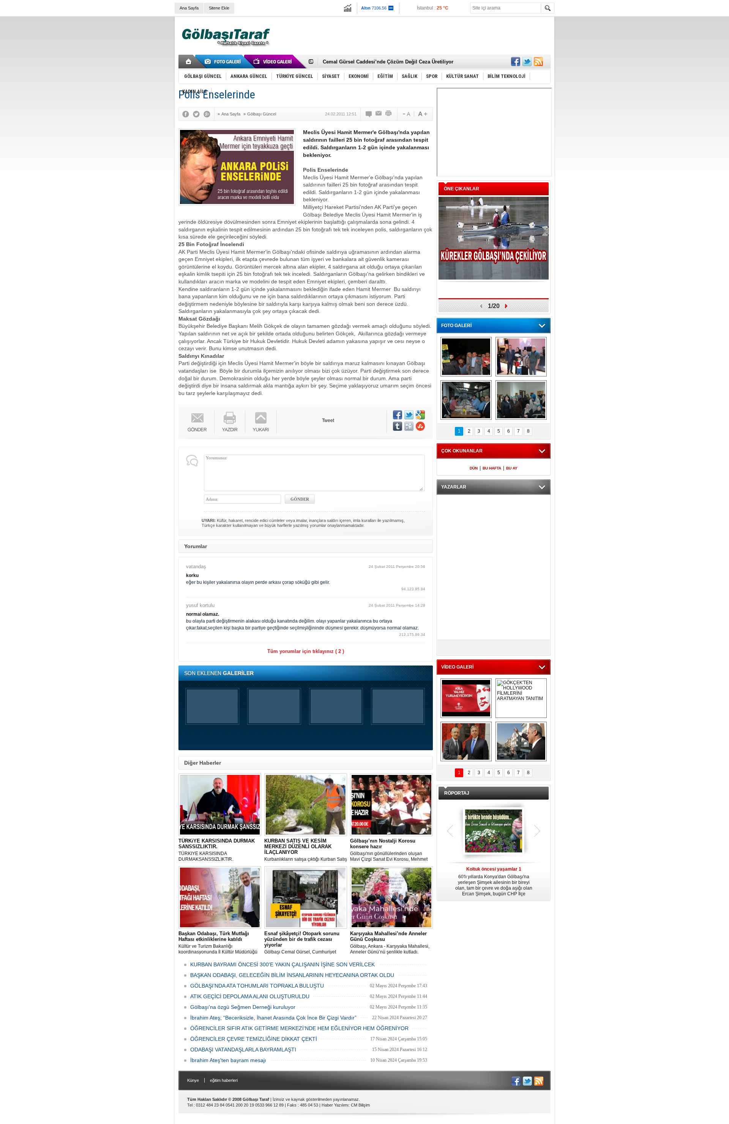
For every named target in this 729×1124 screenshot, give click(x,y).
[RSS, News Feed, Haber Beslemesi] (538, 61)
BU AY (512, 468)
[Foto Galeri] (224, 61)
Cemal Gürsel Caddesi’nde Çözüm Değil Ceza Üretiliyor (388, 62)
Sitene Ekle (219, 8)
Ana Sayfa (189, 8)
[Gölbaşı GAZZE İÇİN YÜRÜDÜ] (466, 356)
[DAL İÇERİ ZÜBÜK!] (466, 741)
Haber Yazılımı (335, 1105)
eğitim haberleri (224, 1080)
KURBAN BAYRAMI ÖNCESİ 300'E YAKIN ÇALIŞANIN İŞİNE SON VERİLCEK (282, 964)
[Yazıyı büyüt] (422, 114)
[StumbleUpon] (420, 426)
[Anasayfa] (188, 61)
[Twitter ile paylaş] (527, 61)
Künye (193, 1080)
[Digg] (408, 426)
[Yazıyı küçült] (405, 114)
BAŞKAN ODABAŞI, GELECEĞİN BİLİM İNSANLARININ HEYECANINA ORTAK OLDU (292, 975)
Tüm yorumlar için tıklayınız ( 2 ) (305, 651)
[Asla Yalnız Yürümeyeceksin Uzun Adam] (466, 698)
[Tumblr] (397, 426)
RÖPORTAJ (456, 793)
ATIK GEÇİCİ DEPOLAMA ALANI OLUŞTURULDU (249, 996)
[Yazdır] (388, 114)
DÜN (474, 468)
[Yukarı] (261, 421)
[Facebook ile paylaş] (515, 61)
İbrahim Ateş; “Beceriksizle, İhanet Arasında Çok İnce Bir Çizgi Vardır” (273, 1018)
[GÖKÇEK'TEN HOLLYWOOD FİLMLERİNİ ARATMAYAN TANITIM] (521, 698)
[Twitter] (198, 114)
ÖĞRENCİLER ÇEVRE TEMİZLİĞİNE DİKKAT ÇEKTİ (253, 1039)
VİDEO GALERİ (457, 667)
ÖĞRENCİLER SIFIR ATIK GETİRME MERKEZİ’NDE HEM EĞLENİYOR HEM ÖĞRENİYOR (299, 1028)
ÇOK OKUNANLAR (462, 451)
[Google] (209, 114)
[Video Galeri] (273, 61)
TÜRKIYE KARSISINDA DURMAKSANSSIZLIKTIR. (216, 850)
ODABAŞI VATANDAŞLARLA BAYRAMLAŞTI (243, 1050)
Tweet (328, 420)
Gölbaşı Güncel (261, 114)
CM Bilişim (360, 1105)
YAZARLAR (453, 487)
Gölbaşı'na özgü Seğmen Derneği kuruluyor (242, 1007)
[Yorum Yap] (369, 114)
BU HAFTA (492, 468)
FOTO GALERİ (456, 325)
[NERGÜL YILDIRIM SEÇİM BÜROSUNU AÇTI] (521, 400)
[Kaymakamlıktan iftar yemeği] (521, 356)
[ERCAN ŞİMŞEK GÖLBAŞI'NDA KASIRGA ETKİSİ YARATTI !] (521, 741)
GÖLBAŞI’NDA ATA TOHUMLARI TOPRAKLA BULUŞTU (257, 986)
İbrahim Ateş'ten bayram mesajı (228, 1060)
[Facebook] (187, 114)
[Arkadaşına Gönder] (379, 114)
